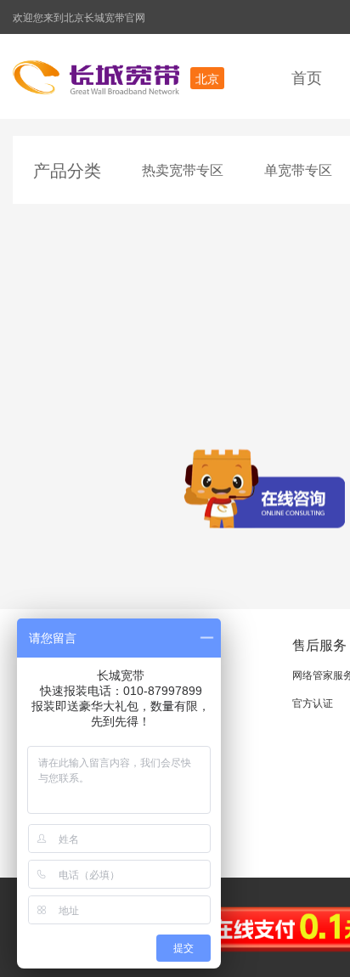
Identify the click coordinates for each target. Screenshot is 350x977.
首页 (306, 76)
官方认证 (312, 702)
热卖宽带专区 (182, 169)
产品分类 (67, 169)
